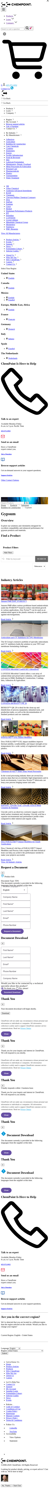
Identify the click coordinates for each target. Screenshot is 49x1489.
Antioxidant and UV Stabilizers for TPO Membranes (22, 637)
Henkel (9, 209)
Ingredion (10, 215)
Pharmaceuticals (12, 171)
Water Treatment (12, 178)
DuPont (9, 202)
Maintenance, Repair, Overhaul (18, 164)
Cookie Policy (11, 1411)
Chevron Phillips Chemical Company (21, 197)
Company (10, 23)
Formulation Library (14, 1393)
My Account (11, 1389)
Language (5, 1348)
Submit (4, 1353)
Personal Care (11, 169)
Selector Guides (12, 1396)
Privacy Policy (12, 1418)
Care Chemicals (12, 146)
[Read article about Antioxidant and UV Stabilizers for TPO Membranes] (24, 628)
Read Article (6, 619)
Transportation (11, 176)
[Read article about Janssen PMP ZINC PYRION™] (24, 592)
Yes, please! (23, 988)
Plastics (9, 173)
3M (7, 186)
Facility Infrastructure (14, 155)
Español (11, 300)
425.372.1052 (11, 85)
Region (4, 1351)
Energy (9, 153)
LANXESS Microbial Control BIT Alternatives (20, 669)
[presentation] (13, 1437)
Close (6, 1034)
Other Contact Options (10, 480)
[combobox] (18, 559)
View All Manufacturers (10, 233)
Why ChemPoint (12, 1371)
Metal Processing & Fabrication (18, 166)
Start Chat (17, 1486)
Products (9, 16)
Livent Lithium (12, 220)
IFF (7, 213)
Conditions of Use (13, 1409)
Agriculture (10, 142)
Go (27, 503)
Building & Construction (16, 144)
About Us (10, 1375)
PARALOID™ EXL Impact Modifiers (16, 737)
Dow (8, 200)
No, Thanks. (6, 1486)
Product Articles (12, 1366)
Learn (8, 19)
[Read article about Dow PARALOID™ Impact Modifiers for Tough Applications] (24, 833)
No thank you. (9, 988)
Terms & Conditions (14, 1420)
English (11, 278)
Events (8, 1400)
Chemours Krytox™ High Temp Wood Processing (21, 771)
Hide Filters (8, 553)
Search (41, 559)
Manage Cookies (12, 1416)
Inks (7, 160)
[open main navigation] (3, 10)
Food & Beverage (13, 157)
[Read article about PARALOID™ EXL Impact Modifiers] (24, 728)
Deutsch (11, 329)
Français (11, 319)
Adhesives (10, 139)
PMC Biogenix (12, 229)
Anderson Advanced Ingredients (19, 191)
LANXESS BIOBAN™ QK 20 (14, 703)
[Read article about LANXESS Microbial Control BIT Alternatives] (24, 660)
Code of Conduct (13, 1407)
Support (9, 1387)
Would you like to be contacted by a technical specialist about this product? (22, 984)
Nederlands (12, 358)
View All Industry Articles (11, 862)
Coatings (9, 148)
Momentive (10, 224)
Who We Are (11, 1373)
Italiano (11, 339)
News (8, 1398)
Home (3, 505)
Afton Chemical (12, 188)
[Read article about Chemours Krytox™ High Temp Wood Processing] (24, 762)
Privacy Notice (25, 1028)
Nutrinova (10, 227)
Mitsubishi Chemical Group (17, 222)
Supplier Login (12, 1391)
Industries (25, 505)
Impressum (10, 1413)
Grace (8, 206)
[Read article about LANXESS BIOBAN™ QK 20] (24, 694)
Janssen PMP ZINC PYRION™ (14, 601)
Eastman (9, 204)
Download (5, 1013)
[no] (2, 988)
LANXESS (10, 218)
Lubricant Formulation (15, 162)
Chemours (10, 195)
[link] (11, 1428)
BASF (8, 193)
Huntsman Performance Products (19, 211)
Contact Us (10, 1384)
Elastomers (10, 151)
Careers (9, 1378)
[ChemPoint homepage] (3, 6)
